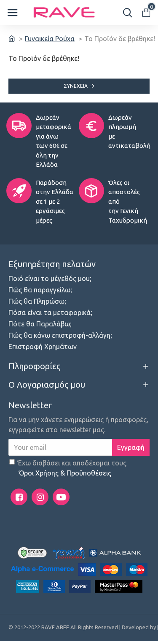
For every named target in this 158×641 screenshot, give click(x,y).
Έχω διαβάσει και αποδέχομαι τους (72, 468)
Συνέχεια (76, 86)
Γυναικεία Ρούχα (50, 38)
